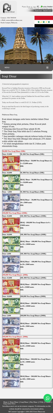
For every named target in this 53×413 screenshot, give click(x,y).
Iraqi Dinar (24, 402)
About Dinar (13, 402)
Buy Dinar (34, 402)
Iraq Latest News (9, 404)
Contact (48, 402)
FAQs (41, 402)
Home (5, 402)
